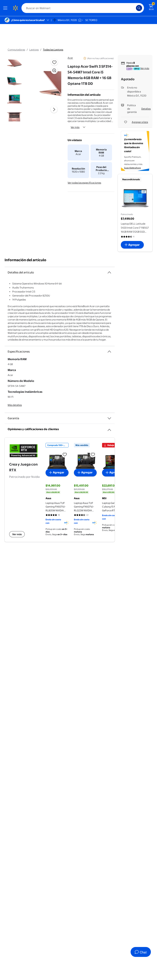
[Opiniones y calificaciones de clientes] (109, 428)
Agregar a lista (140, 122)
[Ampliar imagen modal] (54, 70)
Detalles (146, 108)
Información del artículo (25, 260)
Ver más (75, 127)
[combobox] (82, 8)
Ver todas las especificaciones (84, 182)
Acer (70, 57)
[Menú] (6, 8)
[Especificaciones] (109, 352)
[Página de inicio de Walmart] (15, 8)
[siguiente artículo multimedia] (54, 109)
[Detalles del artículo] (109, 272)
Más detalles (15, 404)
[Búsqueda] (139, 8)
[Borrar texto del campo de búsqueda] (134, 8)
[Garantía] (109, 418)
